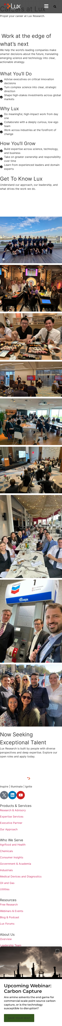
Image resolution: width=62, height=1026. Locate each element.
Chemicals (6, 851)
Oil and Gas (7, 883)
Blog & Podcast (9, 917)
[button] (57, 951)
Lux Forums (7, 923)
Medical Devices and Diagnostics (20, 876)
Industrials (6, 870)
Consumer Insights (11, 857)
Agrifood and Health (12, 844)
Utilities (4, 889)
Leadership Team (10, 945)
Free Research (9, 904)
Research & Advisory (13, 810)
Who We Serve (11, 840)
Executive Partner (11, 822)
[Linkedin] (12, 795)
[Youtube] (21, 795)
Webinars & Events (11, 911)
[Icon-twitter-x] (4, 795)
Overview (6, 939)
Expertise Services (11, 816)
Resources (8, 900)
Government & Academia (15, 863)
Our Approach (9, 829)
